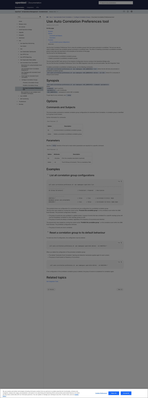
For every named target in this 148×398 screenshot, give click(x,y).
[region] (74, 393)
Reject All (113, 393)
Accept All (126, 393)
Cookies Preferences (101, 393)
